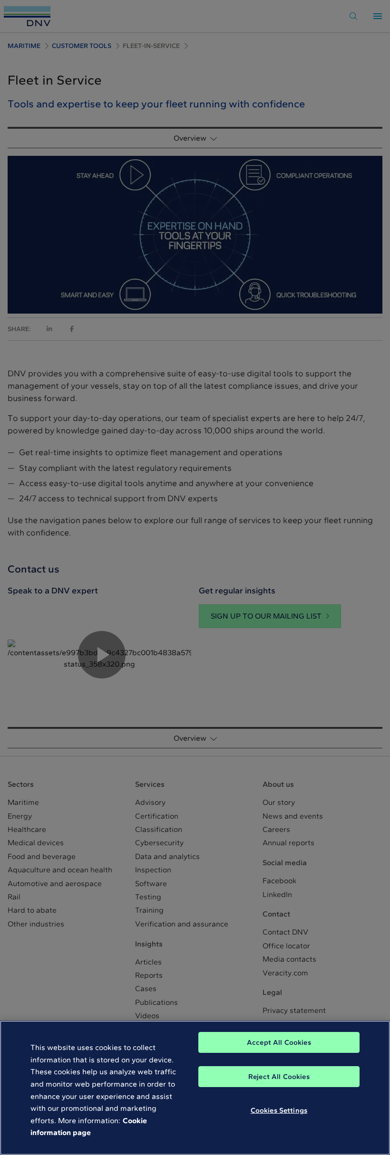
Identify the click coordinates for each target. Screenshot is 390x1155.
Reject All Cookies (279, 1076)
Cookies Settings (279, 1110)
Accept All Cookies (279, 1042)
